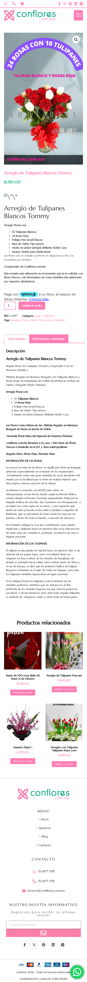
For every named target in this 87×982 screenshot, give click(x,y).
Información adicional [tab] (48, 339)
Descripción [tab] (16, 339)
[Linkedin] (75, 3)
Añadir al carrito (32, 305)
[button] (76, 39)
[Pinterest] (70, 3)
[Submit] (43, 933)
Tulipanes (59, 320)
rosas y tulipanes (44, 316)
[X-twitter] (65, 3)
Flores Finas (38, 320)
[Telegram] (81, 3)
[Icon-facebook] (59, 3)
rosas (49, 320)
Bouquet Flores (19, 320)
